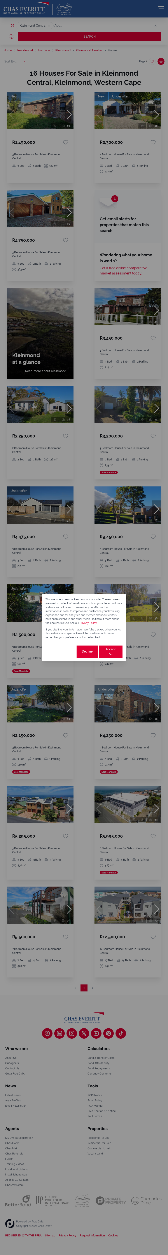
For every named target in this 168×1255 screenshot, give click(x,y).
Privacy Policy (88, 623)
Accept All (110, 651)
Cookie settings (60, 651)
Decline (87, 651)
